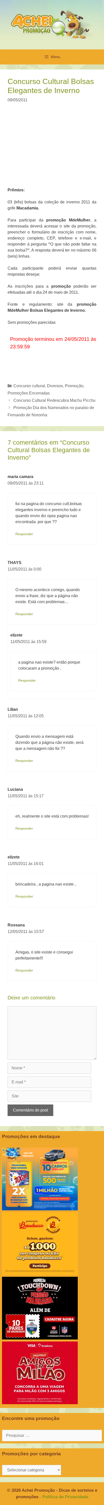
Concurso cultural (29, 386)
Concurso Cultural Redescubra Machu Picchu (54, 400)
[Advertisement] (55, 148)
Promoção (74, 386)
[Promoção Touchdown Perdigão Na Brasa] (40, 1338)
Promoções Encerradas (29, 393)
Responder (24, 534)
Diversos (55, 386)
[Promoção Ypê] (40, 1209)
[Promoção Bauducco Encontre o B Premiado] (40, 1273)
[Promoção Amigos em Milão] (40, 1402)
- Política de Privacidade (64, 1496)
